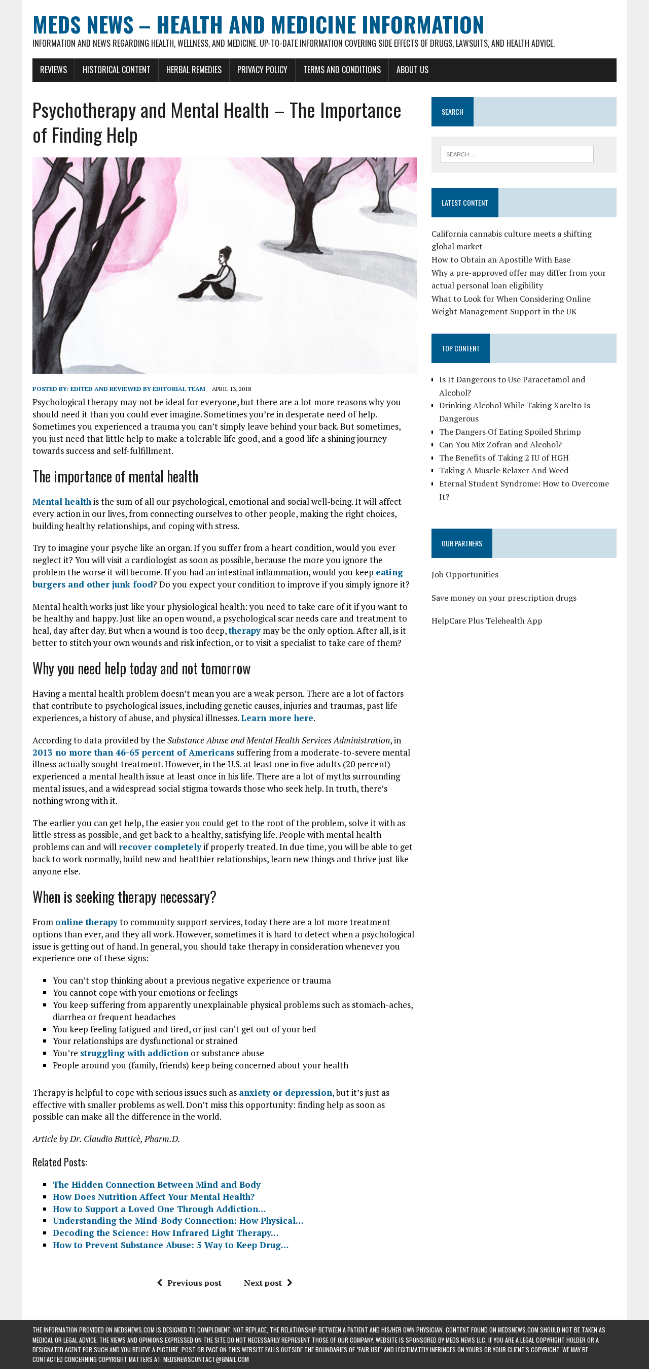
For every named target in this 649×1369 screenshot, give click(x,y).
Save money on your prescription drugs (503, 597)
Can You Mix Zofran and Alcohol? (500, 444)
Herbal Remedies (194, 69)
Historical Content (117, 69)
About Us (412, 69)
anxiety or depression (285, 1092)
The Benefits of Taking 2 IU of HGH (504, 457)
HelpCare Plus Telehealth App (487, 620)
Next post (263, 1282)
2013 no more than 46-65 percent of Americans (133, 752)
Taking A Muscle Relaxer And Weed (503, 470)
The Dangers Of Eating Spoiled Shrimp (510, 431)
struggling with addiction (134, 1053)
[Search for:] (517, 153)
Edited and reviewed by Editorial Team (137, 389)
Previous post (194, 1282)
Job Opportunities (464, 574)
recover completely (160, 847)
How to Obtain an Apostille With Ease (500, 259)
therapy (245, 630)
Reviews (53, 69)
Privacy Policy (262, 69)
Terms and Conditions (342, 69)
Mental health (61, 501)
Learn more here (277, 718)
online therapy (86, 922)
